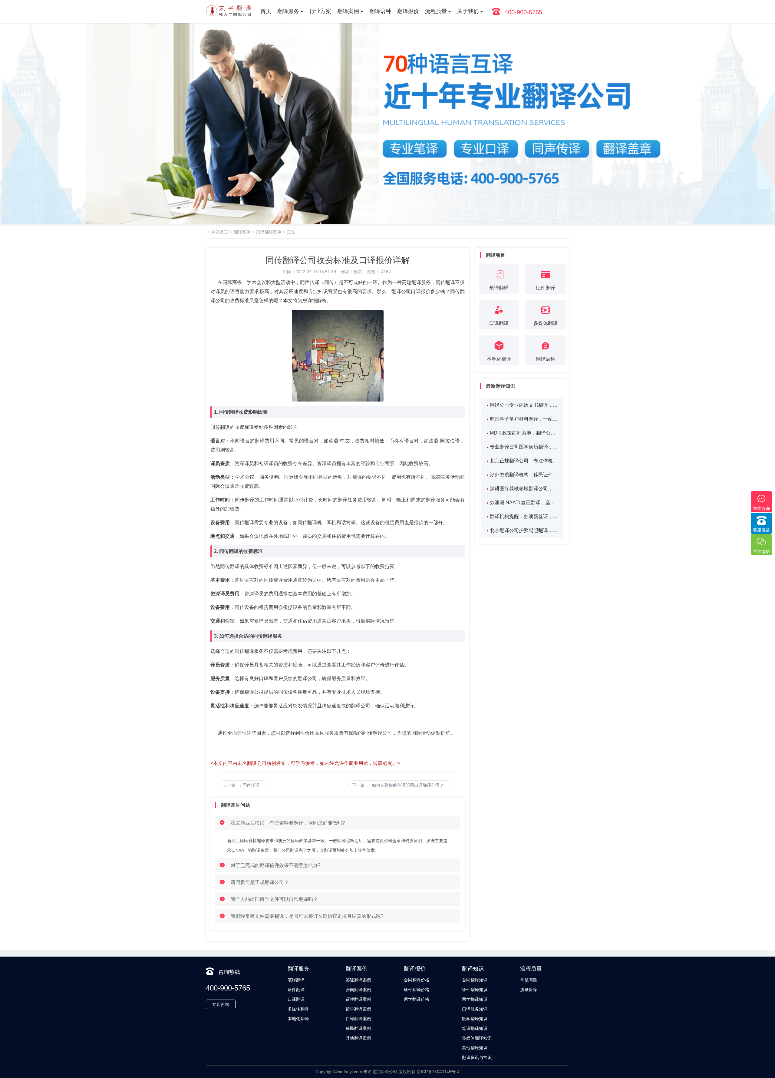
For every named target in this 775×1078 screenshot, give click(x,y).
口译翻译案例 (269, 232)
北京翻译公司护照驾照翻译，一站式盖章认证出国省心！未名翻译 (524, 530)
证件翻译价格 (416, 989)
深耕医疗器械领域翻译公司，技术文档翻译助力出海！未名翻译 (524, 488)
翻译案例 (348, 11)
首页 (265, 11)
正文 (291, 232)
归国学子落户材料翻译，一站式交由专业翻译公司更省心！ (524, 419)
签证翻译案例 (358, 979)
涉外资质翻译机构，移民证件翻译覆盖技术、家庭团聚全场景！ (524, 474)
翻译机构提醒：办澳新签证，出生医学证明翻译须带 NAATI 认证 (524, 516)
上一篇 (241, 785)
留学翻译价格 (416, 999)
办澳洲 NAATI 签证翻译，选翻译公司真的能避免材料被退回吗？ (524, 502)
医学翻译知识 (474, 1018)
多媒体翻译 (298, 1009)
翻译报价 (408, 11)
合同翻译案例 (358, 989)
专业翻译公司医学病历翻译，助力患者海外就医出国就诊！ (524, 446)
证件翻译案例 (358, 999)
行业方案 (320, 11)
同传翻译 (220, 427)
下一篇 (398, 785)
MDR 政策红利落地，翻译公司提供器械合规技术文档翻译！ (524, 432)
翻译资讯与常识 (477, 1057)
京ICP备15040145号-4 (438, 1071)
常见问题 (528, 979)
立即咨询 (220, 1004)
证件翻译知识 (474, 989)
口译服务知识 (474, 1009)
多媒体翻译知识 (477, 1038)
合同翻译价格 (416, 979)
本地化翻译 (298, 1018)
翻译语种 (380, 11)
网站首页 (219, 232)
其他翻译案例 (358, 1038)
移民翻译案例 (358, 1028)
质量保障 (528, 989)
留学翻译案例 (358, 1009)
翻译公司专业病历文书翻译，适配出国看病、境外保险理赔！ (524, 405)
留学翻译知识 (474, 999)
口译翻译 (296, 999)
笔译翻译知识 (474, 1028)
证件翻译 (296, 989)
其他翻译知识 (474, 1047)
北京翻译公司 (384, 1071)
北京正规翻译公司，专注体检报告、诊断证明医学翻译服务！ (524, 460)
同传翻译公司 (377, 733)
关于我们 (468, 11)
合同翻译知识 (474, 979)
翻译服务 (288, 11)
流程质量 (436, 11)
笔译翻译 (296, 979)
